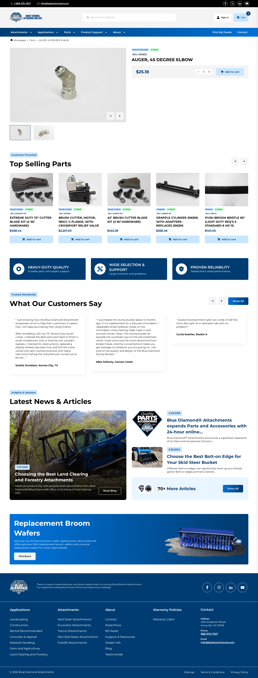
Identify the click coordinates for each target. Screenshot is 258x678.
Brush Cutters (16, 209)
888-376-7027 (209, 633)
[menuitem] (21, 32)
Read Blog (110, 490)
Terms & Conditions (212, 672)
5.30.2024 (174, 449)
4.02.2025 (174, 413)
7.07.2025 (22, 467)
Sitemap (189, 672)
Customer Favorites (24, 154)
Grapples (161, 209)
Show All (238, 301)
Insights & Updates (23, 392)
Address (205, 618)
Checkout (25, 556)
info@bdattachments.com (217, 642)
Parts (32, 40)
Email (204, 639)
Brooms (209, 209)
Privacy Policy (239, 672)
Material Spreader (140, 50)
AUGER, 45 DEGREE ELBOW (54, 40)
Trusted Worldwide (23, 294)
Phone (204, 630)
